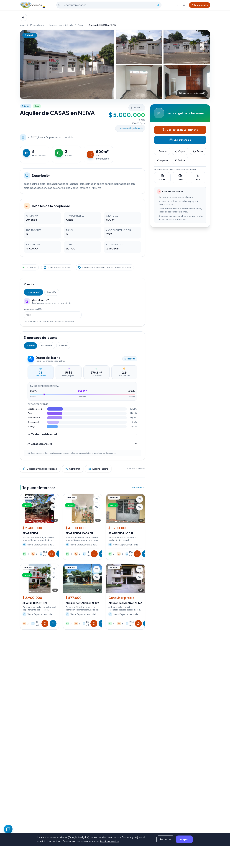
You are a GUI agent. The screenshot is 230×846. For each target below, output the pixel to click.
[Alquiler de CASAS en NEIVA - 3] (187, 47)
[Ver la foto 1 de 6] (30, 521)
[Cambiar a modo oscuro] (176, 5)
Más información (109, 841)
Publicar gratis (200, 5)
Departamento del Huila (61, 25)
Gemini (180, 179)
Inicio (22, 25)
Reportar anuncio (137, 468)
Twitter (182, 160)
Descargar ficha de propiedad (42, 468)
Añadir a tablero (100, 468)
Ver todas (137, 487)
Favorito (163, 151)
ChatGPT (162, 179)
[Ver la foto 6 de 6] (49, 521)
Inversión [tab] (51, 292)
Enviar (200, 151)
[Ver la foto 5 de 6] (45, 521)
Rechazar (165, 839)
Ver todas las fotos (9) (194, 93)
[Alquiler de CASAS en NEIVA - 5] (187, 82)
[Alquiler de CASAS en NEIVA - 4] (139, 82)
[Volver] (23, 17)
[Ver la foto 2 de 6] (34, 521)
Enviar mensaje (182, 139)
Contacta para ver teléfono (182, 129)
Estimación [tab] (46, 345)
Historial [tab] (63, 345)
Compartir (74, 468)
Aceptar (184, 839)
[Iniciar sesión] (184, 5)
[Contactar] (51, 553)
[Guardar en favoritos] (53, 499)
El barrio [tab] (30, 345)
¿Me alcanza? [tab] (33, 292)
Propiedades (37, 25)
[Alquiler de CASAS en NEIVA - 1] (67, 64)
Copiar (181, 151)
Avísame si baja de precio (131, 128)
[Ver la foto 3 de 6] (37, 521)
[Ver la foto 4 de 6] (41, 521)
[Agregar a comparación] (53, 507)
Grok (198, 179)
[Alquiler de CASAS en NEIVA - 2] (139, 47)
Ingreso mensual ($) (33, 309)
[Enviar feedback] (8, 829)
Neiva (81, 25)
